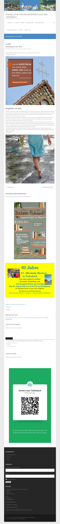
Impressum (8, 457)
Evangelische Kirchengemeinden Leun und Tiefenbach (27, 15)
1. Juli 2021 (20, 48)
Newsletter (27, 30)
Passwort (7, 473)
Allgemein (8, 44)
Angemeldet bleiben (11, 479)
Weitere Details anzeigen (11, 346)
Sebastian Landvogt (11, 48)
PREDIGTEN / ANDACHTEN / (11, 304)
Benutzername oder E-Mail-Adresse (13, 467)
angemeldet (12, 196)
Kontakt (21, 30)
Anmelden (8, 482)
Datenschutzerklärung (10, 454)
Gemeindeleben (29, 22)
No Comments (28, 48)
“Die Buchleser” (10, 187)
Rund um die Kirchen (12, 30)
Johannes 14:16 (9, 319)
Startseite (10, 22)
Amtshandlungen (39, 22)
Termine (23, 22)
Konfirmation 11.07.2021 (48, 187)
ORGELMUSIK (8, 307)
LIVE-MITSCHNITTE (21, 304)
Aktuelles (16, 22)
